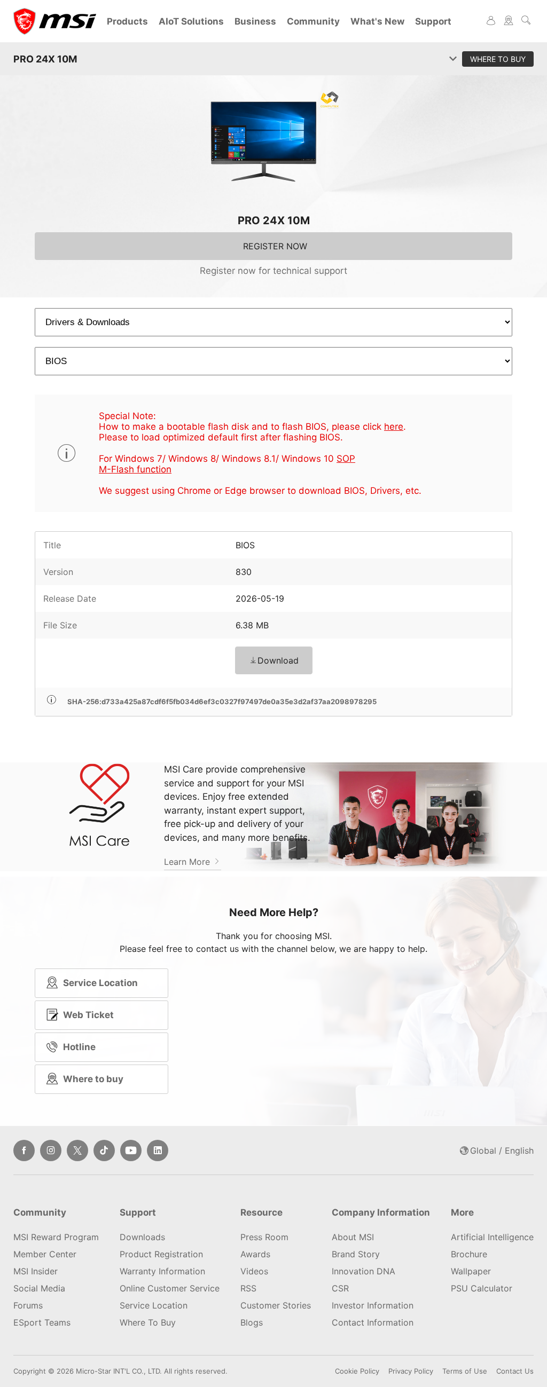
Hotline (79, 1047)
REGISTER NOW (275, 246)
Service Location (100, 983)
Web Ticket (88, 1015)
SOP (346, 458)
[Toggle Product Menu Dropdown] (453, 59)
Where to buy (93, 1079)
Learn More (188, 861)
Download (278, 660)
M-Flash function (135, 469)
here (393, 426)
